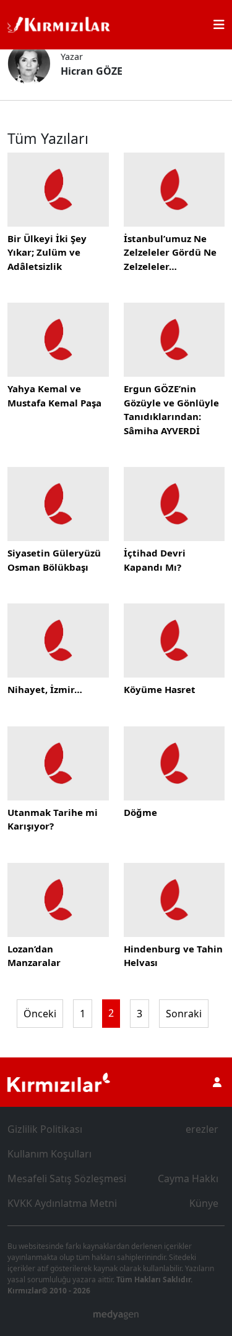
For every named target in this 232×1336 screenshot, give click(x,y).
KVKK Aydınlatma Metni (62, 1203)
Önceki (40, 1013)
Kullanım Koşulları (49, 1154)
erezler (202, 1129)
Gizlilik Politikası (44, 1129)
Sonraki (184, 1013)
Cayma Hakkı (188, 1178)
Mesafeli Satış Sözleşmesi (66, 1178)
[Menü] (219, 25)
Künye (203, 1203)
